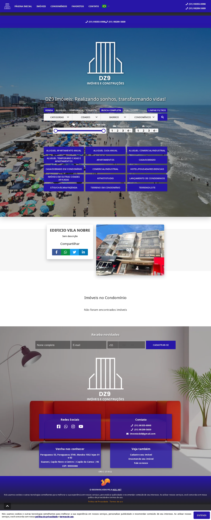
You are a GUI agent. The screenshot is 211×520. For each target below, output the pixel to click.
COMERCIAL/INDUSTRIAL (106, 169)
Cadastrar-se (161, 344)
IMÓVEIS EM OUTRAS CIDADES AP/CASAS (64, 178)
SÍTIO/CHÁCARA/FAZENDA (63, 187)
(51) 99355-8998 (97, 21)
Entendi (201, 515)
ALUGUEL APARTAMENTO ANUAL (63, 150)
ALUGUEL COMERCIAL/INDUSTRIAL (147, 150)
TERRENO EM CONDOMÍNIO (105, 187)
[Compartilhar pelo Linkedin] (83, 252)
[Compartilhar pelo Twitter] (74, 252)
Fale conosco (141, 463)
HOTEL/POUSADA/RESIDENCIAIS (147, 169)
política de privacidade (46, 516)
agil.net (117, 489)
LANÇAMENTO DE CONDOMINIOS (147, 178)
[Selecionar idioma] (105, 6)
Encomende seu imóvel (141, 458)
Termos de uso (116, 501)
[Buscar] (162, 117)
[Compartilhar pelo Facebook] (56, 252)
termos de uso (67, 516)
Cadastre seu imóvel (141, 454)
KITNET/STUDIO (105, 178)
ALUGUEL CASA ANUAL (105, 150)
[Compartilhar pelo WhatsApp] (65, 252)
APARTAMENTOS (105, 159)
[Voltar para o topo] (7, 506)
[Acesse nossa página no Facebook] (58, 426)
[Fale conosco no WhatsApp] (66, 426)
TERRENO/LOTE (147, 187)
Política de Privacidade (98, 501)
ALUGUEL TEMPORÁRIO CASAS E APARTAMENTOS (64, 160)
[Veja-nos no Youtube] (81, 426)
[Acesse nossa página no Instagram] (73, 426)
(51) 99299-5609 (117, 21)
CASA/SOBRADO (147, 159)
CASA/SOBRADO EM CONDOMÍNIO (64, 169)
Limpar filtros (157, 110)
